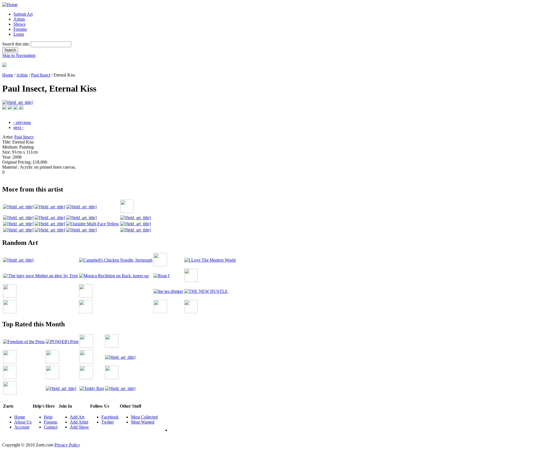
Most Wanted (142, 422)
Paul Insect (40, 75)
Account (21, 427)
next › (18, 127)
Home (7, 75)
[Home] (10, 4)
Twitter (107, 422)
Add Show (79, 427)
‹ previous (22, 122)
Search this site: (16, 44)
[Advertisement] (103, 177)
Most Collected (144, 417)
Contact (51, 427)
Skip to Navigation (18, 55)
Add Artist (79, 422)
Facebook (110, 417)
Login (18, 34)
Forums (20, 29)
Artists (19, 19)
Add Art (77, 417)
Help (48, 417)
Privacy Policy (67, 445)
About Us (23, 422)
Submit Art (23, 14)
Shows (19, 24)
